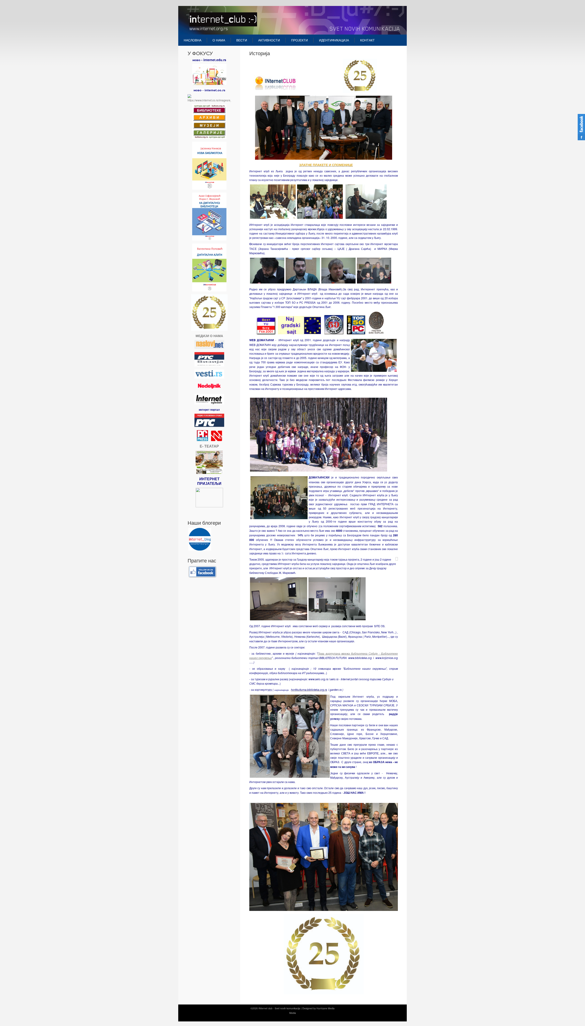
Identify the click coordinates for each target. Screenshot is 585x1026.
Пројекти (299, 40)
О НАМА (219, 40)
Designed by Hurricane (315, 1008)
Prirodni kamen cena (266, 1017)
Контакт (367, 40)
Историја (259, 53)
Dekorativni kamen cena (291, 1017)
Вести (241, 40)
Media (331, 1008)
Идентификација (334, 40)
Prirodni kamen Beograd (317, 1017)
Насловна (192, 40)
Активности (269, 40)
